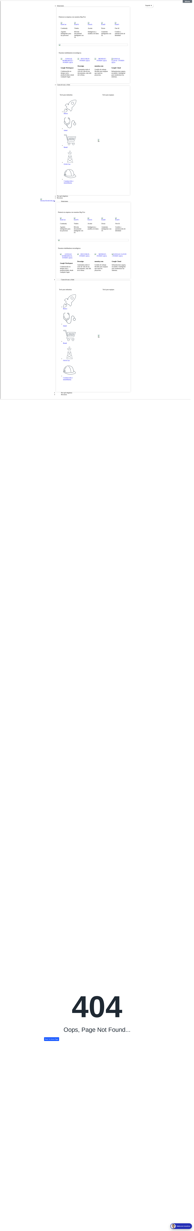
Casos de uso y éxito (67, 279)
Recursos (64, 394)
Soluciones (64, 201)
